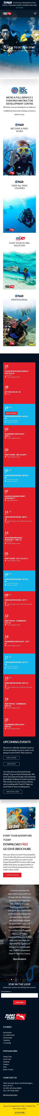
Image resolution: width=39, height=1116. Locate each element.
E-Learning (7, 1043)
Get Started (7, 1032)
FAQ (4, 1067)
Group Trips (7, 1056)
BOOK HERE (20, 1112)
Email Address (6, 992)
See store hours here (10, 1095)
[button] (5, 933)
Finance (6, 1064)
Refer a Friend (8, 1069)
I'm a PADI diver (9, 1035)
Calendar (6, 1062)
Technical (6, 1040)
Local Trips (7, 1059)
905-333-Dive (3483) (13, 1088)
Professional (7, 1038)
